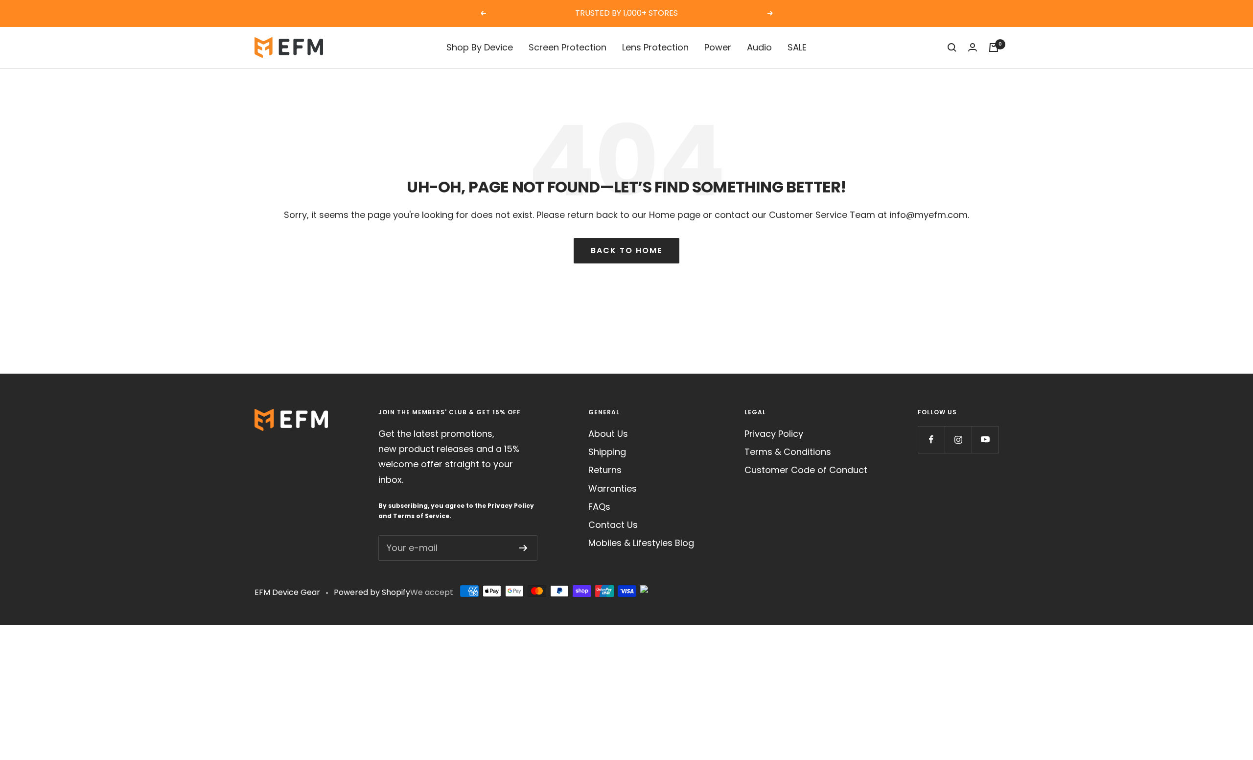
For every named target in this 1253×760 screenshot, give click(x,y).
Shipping (607, 452)
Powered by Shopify (372, 592)
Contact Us (613, 525)
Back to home (626, 250)
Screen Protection (567, 47)
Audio (759, 47)
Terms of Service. (422, 516)
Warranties (612, 488)
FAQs (599, 506)
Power (717, 47)
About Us (608, 434)
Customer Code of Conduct (805, 470)
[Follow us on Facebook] (931, 439)
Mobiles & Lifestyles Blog (641, 543)
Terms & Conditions (787, 452)
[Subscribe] (523, 548)
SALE (797, 47)
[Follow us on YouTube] (985, 439)
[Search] (952, 47)
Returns (605, 470)
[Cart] (993, 47)
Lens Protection (655, 47)
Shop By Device (479, 47)
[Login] (972, 47)
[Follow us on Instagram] (958, 439)
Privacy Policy (510, 505)
